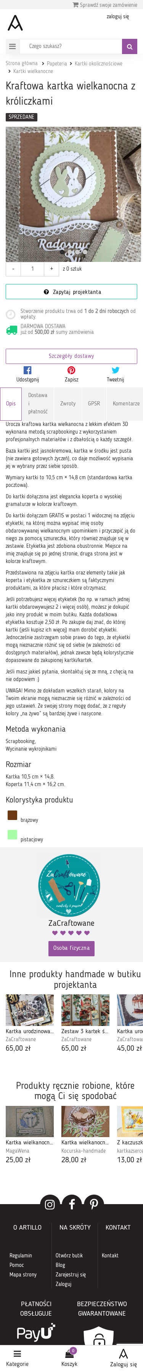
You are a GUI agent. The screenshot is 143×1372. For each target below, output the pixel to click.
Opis (11, 404)
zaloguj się (118, 16)
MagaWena (17, 1151)
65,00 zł (18, 1049)
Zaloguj (63, 1284)
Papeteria (57, 64)
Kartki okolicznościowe (98, 64)
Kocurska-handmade (83, 1151)
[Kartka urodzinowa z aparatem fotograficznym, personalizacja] (30, 1010)
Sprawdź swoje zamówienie (108, 5)
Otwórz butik (69, 1256)
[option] (30, 1024)
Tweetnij (115, 380)
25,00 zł (18, 1160)
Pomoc (17, 1265)
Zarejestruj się (71, 1275)
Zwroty (68, 404)
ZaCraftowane (21, 1039)
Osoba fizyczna (71, 948)
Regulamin (21, 1256)
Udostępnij (27, 380)
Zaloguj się (123, 1365)
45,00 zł (129, 1049)
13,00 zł (129, 1160)
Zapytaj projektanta (76, 292)
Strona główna (22, 63)
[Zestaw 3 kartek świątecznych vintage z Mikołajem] (85, 1010)
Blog (60, 1265)
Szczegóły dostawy (71, 356)
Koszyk (69, 1364)
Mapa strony (23, 1275)
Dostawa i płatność (38, 404)
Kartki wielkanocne (33, 71)
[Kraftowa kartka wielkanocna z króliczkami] (73, 194)
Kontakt (110, 1256)
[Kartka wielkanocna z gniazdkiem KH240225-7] (85, 1121)
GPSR (94, 404)
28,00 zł (74, 1160)
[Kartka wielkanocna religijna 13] (30, 1121)
